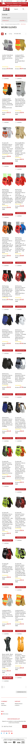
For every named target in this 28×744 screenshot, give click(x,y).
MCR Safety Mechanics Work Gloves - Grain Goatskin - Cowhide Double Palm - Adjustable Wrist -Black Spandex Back (20, 335)
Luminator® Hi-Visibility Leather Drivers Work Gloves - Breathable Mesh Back (20, 58)
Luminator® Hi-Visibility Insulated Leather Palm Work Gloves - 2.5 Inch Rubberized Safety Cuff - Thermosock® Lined (20, 615)
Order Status (3, 705)
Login (18, 1)
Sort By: (10, 33)
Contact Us (17, 705)
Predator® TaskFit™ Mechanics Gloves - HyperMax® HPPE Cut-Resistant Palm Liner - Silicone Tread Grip (7, 568)
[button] (14, 20)
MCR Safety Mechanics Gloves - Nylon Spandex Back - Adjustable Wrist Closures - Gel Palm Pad (20, 377)
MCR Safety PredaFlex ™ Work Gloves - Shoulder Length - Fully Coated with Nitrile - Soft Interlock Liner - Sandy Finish (20, 659)
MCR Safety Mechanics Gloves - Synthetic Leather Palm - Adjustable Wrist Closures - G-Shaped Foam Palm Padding (7, 422)
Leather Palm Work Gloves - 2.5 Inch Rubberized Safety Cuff (7, 57)
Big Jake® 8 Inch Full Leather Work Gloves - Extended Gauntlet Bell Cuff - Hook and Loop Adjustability (20, 102)
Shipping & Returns (18, 703)
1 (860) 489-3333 (8, 1)
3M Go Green (5, 713)
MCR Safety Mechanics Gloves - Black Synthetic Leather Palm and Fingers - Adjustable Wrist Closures (20, 290)
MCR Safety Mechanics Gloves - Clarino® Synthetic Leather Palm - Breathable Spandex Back (7, 333)
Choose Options (8, 75)
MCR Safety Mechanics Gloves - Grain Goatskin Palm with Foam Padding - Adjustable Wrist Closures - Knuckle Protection (7, 379)
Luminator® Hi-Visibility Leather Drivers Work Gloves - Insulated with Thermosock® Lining (7, 614)
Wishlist (2, 703)
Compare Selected (21, 691)
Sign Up (22, 1)
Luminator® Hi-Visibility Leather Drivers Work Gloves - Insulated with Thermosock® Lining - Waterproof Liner (7, 103)
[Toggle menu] (2, 2)
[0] (24, 1)
